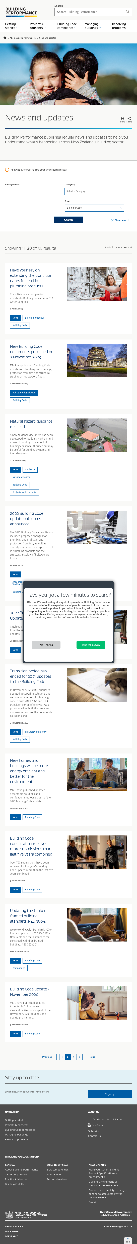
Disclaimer (12, 1231)
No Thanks (46, 645)
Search (58, 5)
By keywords (12, 184)
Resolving (119, 26)
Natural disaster (21, 477)
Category (70, 184)
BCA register (54, 1174)
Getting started (14, 1120)
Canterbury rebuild (16, 1174)
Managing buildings (16, 1134)
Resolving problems (16, 1139)
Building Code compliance (20, 1129)
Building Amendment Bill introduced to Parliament (103, 1183)
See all (92, 1202)
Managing (92, 26)
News (15, 317)
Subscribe (94, 1131)
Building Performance (21, 12)
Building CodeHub (15, 1184)
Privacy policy (14, 1226)
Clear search (122, 220)
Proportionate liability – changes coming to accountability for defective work (108, 1193)
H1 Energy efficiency (35, 731)
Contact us (94, 1135)
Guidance (30, 469)
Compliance (19, 968)
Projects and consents (24, 492)
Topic (68, 201)
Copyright (11, 1236)
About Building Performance (21, 1169)
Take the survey (91, 645)
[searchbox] (93, 191)
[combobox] (94, 191)
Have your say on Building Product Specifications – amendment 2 (104, 1173)
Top (128, 1241)
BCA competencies (58, 1169)
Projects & (37, 26)
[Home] (6, 38)
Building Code (67, 26)
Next (92, 1056)
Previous (47, 1056)
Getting (10, 26)
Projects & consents (17, 1125)
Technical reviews (57, 1179)
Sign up (110, 1094)
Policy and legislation (24, 392)
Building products (34, 317)
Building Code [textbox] (74, 207)
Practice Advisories (16, 1179)
